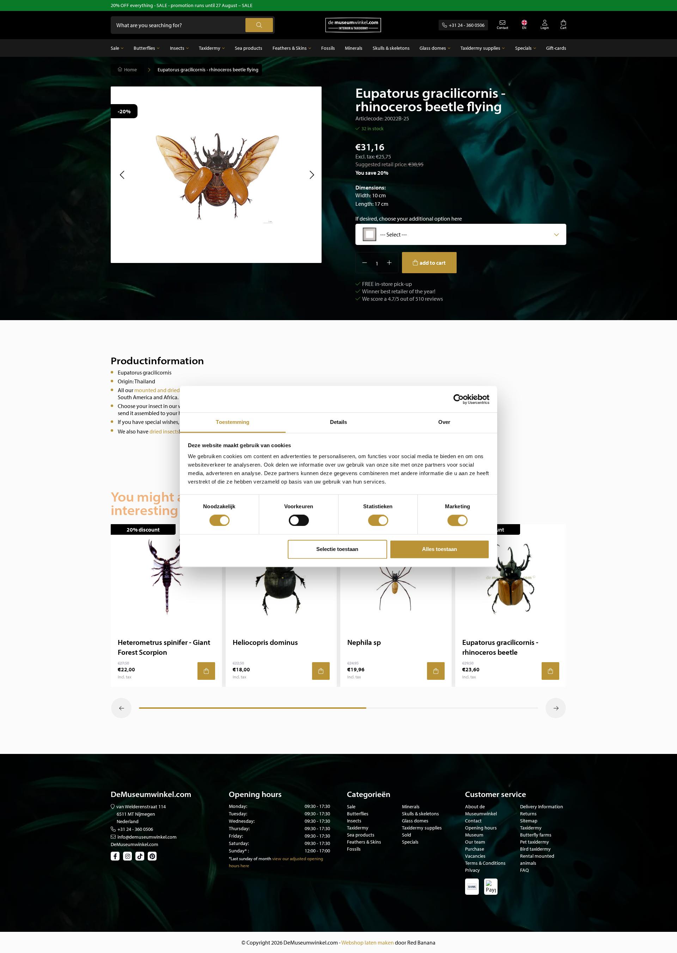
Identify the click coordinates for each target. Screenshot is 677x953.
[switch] (299, 520)
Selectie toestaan (337, 549)
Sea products (248, 48)
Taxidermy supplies (480, 48)
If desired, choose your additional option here (408, 218)
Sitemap (528, 820)
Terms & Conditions (485, 863)
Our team (475, 842)
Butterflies (144, 48)
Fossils (328, 48)
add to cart (433, 262)
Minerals (353, 48)
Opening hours (481, 828)
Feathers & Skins (290, 48)
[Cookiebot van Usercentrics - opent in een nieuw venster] (458, 399)
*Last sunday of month (250, 858)
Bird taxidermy (535, 849)
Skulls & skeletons (391, 48)
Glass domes (433, 48)
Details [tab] (338, 422)
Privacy (472, 870)
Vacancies (475, 856)
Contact (473, 820)
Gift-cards (556, 48)
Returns (528, 813)
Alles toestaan (439, 549)
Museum (474, 835)
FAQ (524, 870)
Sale (115, 48)
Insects (177, 48)
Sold (406, 835)
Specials (523, 48)
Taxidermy (209, 48)
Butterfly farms (535, 835)
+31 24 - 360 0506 (466, 25)
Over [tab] (444, 422)
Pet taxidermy (534, 842)
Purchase (474, 849)
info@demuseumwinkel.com (147, 837)
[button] (122, 174)
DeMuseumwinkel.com (134, 844)
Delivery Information (541, 806)
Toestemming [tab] (232, 422)
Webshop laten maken (367, 942)
